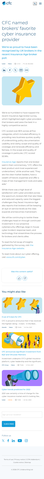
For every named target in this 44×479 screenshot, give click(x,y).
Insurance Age (9, 162)
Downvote (25, 280)
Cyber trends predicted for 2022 (16, 389)
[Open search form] (35, 3)
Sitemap (28, 462)
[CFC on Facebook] (9, 440)
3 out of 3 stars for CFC (12, 317)
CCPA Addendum (32, 459)
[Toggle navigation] (40, 3)
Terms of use (8, 459)
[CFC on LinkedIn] (15, 440)
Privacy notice (19, 459)
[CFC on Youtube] (21, 440)
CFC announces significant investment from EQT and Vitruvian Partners (21, 353)
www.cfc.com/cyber (15, 257)
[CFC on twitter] (4, 440)
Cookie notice (18, 462)
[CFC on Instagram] (27, 440)
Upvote (19, 280)
